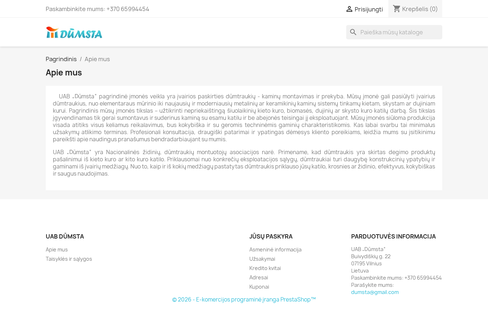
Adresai (258, 277)
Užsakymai (262, 258)
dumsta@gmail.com (375, 292)
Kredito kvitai (265, 268)
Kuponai (259, 286)
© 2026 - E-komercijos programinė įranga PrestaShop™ (244, 299)
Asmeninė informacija (275, 249)
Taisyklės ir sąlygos (69, 258)
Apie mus (57, 249)
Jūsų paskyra (271, 236)
